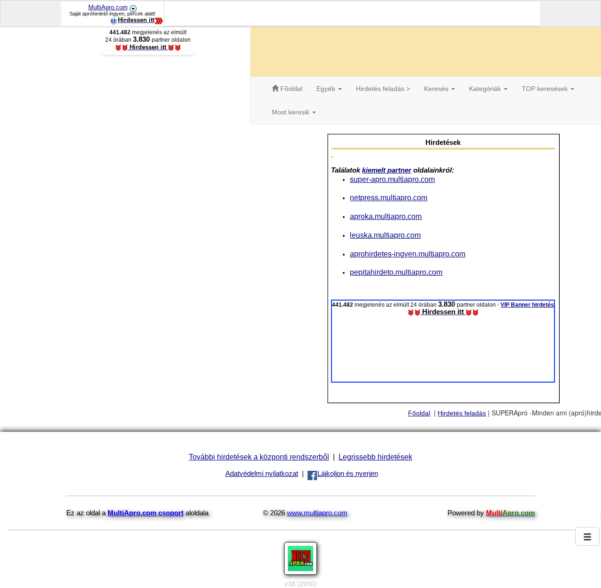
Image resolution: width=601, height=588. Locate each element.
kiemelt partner (386, 170)
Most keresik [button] (291, 112)
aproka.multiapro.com (386, 216)
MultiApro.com (108, 7)
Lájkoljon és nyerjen (347, 473)
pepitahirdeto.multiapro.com (396, 272)
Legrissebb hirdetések (375, 456)
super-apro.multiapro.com (392, 179)
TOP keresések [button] (546, 88)
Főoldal (419, 413)
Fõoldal (290, 88)
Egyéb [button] (326, 88)
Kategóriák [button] (486, 88)
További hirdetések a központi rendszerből (259, 456)
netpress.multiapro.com (388, 197)
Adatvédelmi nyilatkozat (261, 473)
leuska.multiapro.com (385, 235)
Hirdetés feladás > (383, 88)
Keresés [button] (437, 88)
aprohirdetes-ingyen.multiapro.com (407, 253)
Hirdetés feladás (462, 413)
